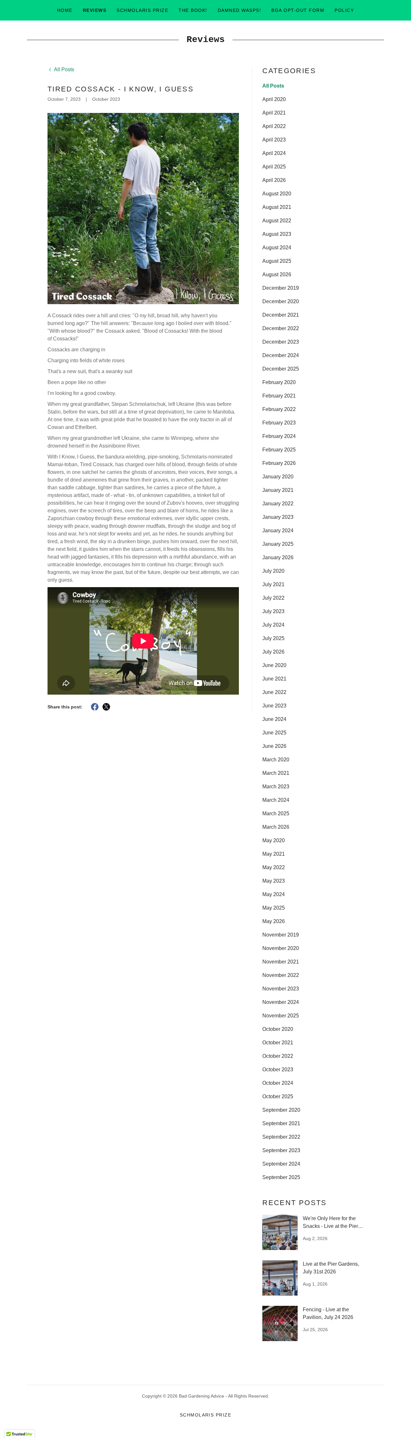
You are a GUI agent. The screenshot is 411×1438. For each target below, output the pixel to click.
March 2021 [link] (275, 773)
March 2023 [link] (275, 786)
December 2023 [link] (280, 342)
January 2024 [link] (277, 530)
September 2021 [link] (281, 1123)
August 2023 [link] (276, 234)
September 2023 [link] (281, 1150)
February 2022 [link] (279, 409)
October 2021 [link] (277, 1042)
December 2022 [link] (280, 328)
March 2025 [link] (275, 813)
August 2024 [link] (276, 247)
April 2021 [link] (274, 113)
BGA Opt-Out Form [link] (297, 10)
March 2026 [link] (275, 827)
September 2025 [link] (281, 1177)
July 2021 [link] (273, 584)
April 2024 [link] (274, 153)
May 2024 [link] (273, 894)
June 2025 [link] (274, 732)
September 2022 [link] (281, 1137)
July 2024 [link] (273, 625)
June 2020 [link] (274, 665)
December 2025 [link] (280, 369)
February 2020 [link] (279, 382)
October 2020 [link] (277, 1029)
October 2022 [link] (277, 1056)
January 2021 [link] (277, 490)
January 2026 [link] (277, 557)
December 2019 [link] (280, 288)
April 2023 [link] (274, 139)
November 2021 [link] (280, 961)
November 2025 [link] (280, 1015)
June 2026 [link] (274, 746)
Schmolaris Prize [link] (142, 10)
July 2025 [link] (273, 638)
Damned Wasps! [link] (239, 10)
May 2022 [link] (273, 867)
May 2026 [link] (273, 921)
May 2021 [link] (273, 854)
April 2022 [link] (274, 126)
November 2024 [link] (280, 1002)
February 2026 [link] (279, 463)
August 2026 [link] (276, 274)
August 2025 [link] (276, 261)
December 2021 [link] (280, 315)
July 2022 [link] (273, 598)
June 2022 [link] (274, 692)
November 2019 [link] (280, 934)
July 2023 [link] (273, 611)
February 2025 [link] (279, 449)
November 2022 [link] (280, 975)
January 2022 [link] (277, 503)
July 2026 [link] (273, 652)
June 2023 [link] (274, 705)
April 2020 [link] (274, 99)
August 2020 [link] (276, 193)
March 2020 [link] (275, 759)
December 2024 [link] (280, 355)
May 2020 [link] (273, 840)
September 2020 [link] (281, 1110)
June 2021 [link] (274, 678)
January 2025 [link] (277, 544)
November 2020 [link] (280, 948)
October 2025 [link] (277, 1096)
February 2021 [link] (279, 395)
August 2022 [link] (276, 220)
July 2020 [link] (273, 571)
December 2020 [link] (280, 301)
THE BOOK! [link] (193, 10)
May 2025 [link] (273, 908)
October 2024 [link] (277, 1083)
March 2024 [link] (275, 800)
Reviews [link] (95, 10)
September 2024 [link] (281, 1164)
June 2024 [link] (274, 719)
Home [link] (65, 10)
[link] (61, 69)
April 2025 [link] (274, 166)
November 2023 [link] (280, 988)
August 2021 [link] (276, 207)
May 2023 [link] (273, 881)
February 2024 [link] (279, 436)
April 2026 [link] (274, 180)
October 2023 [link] (277, 1069)
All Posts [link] (273, 86)
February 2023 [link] (279, 422)
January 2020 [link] (277, 476)
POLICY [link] (344, 10)
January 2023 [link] (277, 517)
